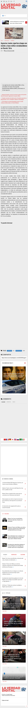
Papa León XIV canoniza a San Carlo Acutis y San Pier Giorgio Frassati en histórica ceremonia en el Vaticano (13, 375)
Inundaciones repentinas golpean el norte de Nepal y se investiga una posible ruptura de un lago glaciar (16, 546)
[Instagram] (8, 1)
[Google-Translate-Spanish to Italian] (23, 440)
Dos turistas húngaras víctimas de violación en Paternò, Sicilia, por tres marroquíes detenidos (13, 388)
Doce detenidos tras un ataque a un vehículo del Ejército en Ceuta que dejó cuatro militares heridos (17, 21)
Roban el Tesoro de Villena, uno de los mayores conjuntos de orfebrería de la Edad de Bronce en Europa (17, 529)
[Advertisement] (14, 11)
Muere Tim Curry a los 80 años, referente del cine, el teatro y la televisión (15, 520)
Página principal (5, 700)
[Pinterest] (4, 1)
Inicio (2, 40)
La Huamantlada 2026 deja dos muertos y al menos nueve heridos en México (14, 606)
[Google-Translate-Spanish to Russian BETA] (18, 440)
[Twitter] (1, 1)
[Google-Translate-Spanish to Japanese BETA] (12, 440)
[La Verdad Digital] (14, 8)
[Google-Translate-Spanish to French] (7, 440)
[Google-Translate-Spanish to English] (15, 440)
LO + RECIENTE (5, 513)
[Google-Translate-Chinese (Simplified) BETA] (5, 440)
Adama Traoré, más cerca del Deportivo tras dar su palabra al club (13, 623)
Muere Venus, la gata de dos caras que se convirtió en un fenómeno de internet (13, 641)
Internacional (6, 40)
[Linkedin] (6, 1)
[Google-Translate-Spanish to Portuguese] (20, 440)
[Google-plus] (11, 1)
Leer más (4, 611)
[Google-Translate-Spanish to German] (10, 440)
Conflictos (12, 40)
